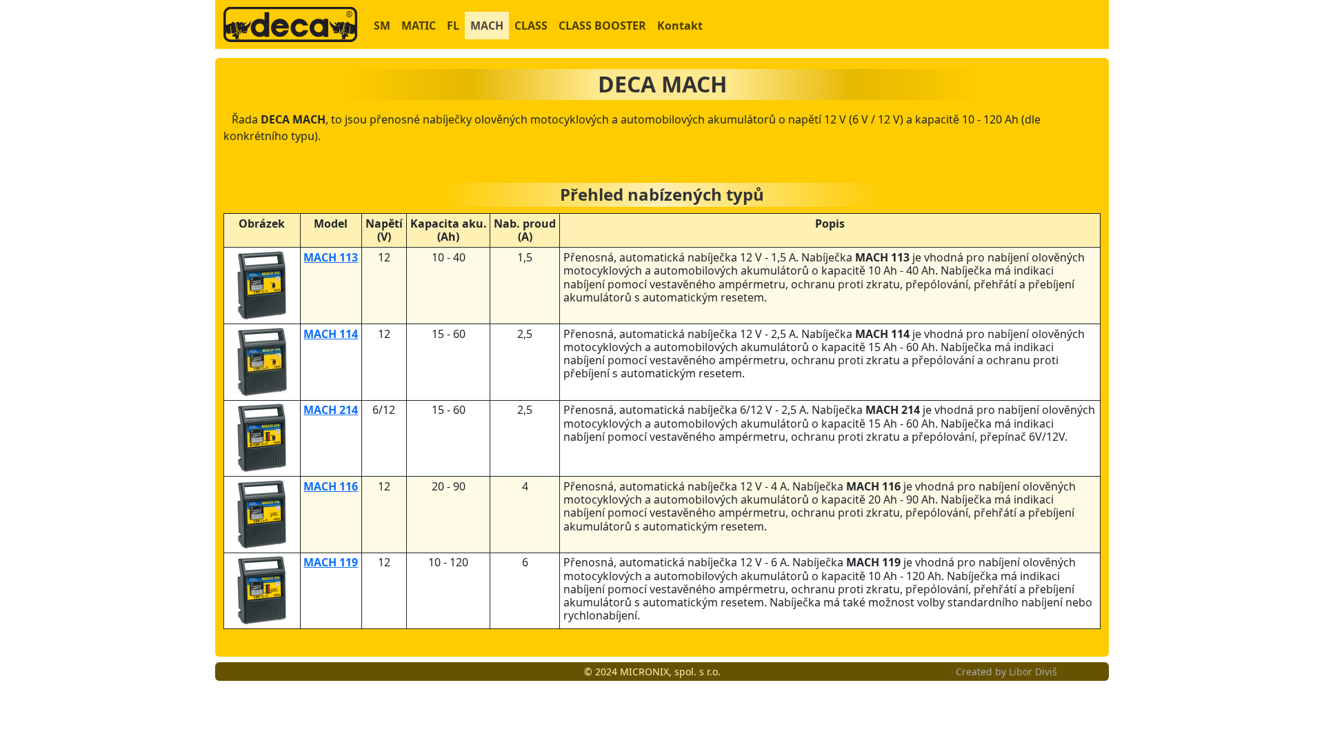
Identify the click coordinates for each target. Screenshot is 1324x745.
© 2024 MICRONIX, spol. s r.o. (652, 671)
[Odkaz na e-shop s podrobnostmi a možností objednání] (262, 284)
